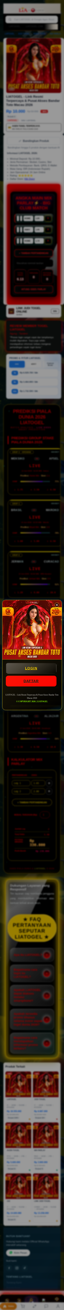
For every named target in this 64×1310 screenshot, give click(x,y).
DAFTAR (31, 681)
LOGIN (31, 668)
